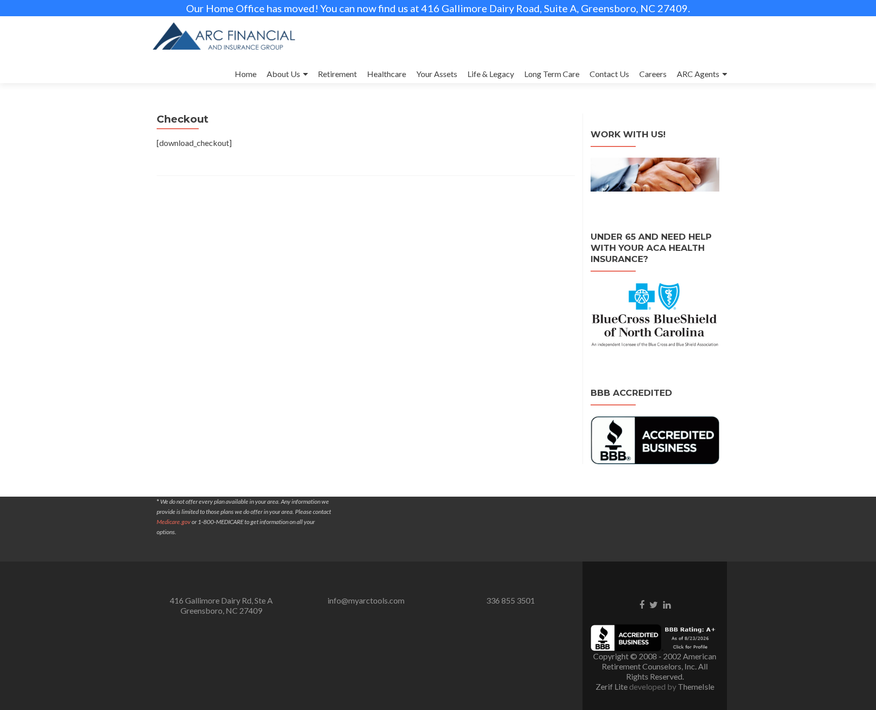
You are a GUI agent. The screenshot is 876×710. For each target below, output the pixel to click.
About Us (283, 74)
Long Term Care (551, 74)
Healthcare (386, 74)
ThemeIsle (696, 686)
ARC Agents (698, 74)
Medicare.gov (174, 522)
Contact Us (609, 74)
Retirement (337, 74)
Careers (653, 74)
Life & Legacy (490, 74)
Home (246, 74)
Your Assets (436, 74)
